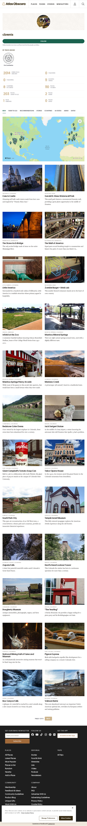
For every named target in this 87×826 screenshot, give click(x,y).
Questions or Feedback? (43, 824)
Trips (59, 750)
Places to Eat (10, 765)
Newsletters (36, 775)
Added (66, 110)
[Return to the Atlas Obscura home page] (14, 4)
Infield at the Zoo (11, 335)
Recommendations (27, 110)
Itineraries (35, 762)
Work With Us (10, 804)
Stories (39, 110)
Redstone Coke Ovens (13, 426)
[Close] (72, 807)
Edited (73, 110)
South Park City (10, 518)
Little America (9, 288)
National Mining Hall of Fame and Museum (18, 655)
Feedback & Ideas (12, 791)
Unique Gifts (10, 801)
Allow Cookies (66, 818)
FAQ (33, 791)
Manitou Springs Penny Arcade (17, 382)
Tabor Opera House (54, 471)
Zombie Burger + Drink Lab (57, 288)
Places (8, 750)
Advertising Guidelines (40, 797)
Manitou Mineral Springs (56, 335)
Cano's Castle (9, 196)
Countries (48, 110)
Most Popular (10, 762)
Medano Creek (52, 382)
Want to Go (12, 110)
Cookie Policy (36, 804)
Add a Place (10, 775)
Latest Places (10, 758)
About (33, 787)
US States (58, 110)
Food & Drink (36, 758)
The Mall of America (54, 243)
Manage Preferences (48, 818)
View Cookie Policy (27, 813)
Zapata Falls (9, 565)
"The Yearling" (51, 609)
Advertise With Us (38, 794)
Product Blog (10, 797)
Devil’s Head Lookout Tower (58, 565)
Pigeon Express (52, 654)
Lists (33, 765)
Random (8, 768)
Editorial (35, 750)
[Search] (83, 4)
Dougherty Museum (12, 609)
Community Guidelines (14, 794)
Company (35, 783)
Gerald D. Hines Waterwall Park (59, 196)
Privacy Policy (36, 801)
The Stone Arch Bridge (13, 243)
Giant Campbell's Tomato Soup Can (19, 471)
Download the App (67, 735)
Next (48, 718)
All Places (9, 755)
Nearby (8, 772)
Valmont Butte (51, 701)
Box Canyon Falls (10, 701)
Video (33, 768)
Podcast (34, 772)
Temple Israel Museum (55, 518)
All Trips (60, 755)
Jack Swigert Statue (54, 426)
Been (4, 110)
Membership (10, 787)
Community (10, 783)
